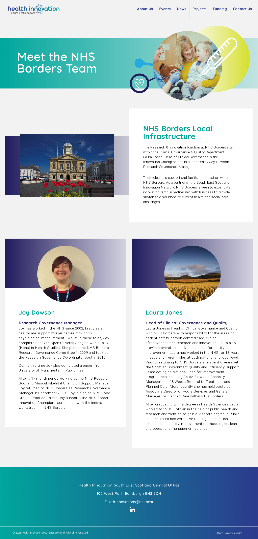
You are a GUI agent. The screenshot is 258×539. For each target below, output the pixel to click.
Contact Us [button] (242, 8)
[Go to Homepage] (31, 9)
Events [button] (165, 8)
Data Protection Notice (229, 533)
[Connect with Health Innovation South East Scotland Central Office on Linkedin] (132, 510)
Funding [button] (220, 8)
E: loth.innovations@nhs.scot (129, 501)
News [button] (181, 8)
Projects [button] (199, 8)
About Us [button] (145, 8)
